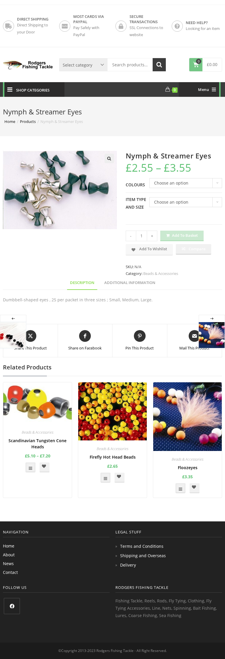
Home (8, 546)
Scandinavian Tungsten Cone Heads (37, 444)
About (9, 554)
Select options (30, 467)
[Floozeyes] (211, 335)
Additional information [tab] (129, 282)
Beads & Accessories (160, 273)
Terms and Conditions (141, 546)
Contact (10, 572)
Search (159, 64)
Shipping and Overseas (143, 555)
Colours (135, 184)
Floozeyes (187, 467)
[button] (109, 158)
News (8, 563)
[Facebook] (12, 606)
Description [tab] (82, 282)
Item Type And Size (136, 203)
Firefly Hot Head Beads (113, 457)
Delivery (128, 565)
